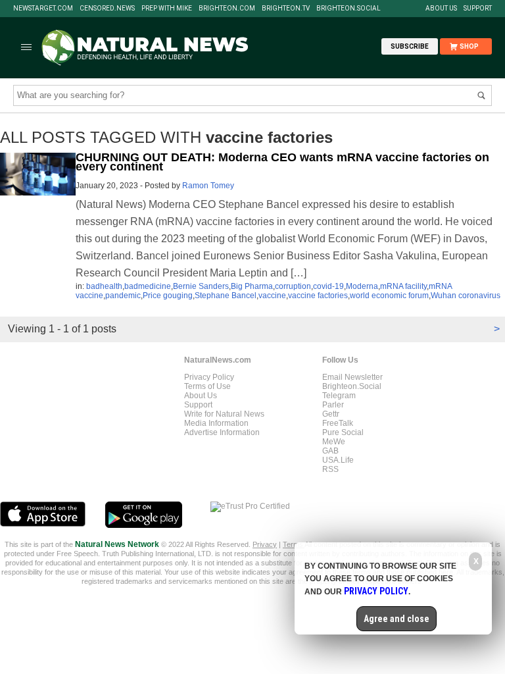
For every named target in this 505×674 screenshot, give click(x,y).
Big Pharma (252, 286)
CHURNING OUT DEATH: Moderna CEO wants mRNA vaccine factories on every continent (282, 162)
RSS (330, 469)
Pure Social (343, 432)
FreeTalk (337, 423)
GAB (330, 450)
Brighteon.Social (348, 8)
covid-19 (328, 286)
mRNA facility (403, 286)
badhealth (104, 286)
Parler (333, 404)
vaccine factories (318, 295)
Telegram (339, 395)
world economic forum (389, 295)
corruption (293, 286)
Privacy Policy (209, 377)
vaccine (272, 295)
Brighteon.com (227, 8)
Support (478, 8)
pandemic (123, 295)
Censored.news (107, 8)
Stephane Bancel (225, 295)
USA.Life (338, 460)
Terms (293, 544)
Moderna (362, 286)
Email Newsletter (352, 377)
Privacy (264, 544)
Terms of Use (207, 386)
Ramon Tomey (208, 185)
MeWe (333, 441)
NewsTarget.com (43, 8)
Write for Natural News (224, 414)
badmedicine (147, 286)
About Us (441, 8)
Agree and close (396, 618)
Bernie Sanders (201, 286)
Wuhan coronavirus (465, 295)
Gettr (330, 414)
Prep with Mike (166, 8)
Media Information (216, 423)
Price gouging (168, 295)
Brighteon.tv (286, 8)
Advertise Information (222, 432)
